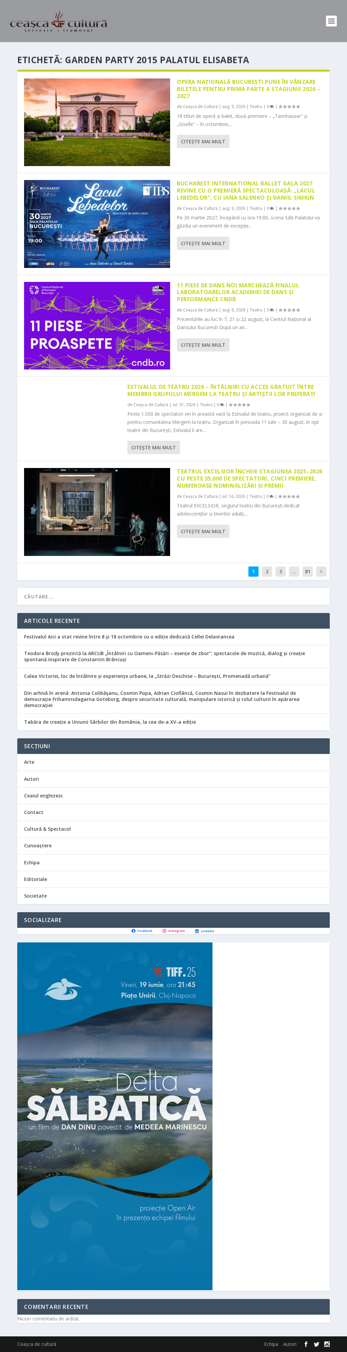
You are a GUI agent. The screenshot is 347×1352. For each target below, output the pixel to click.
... (293, 571)
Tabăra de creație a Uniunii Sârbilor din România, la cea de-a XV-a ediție (110, 722)
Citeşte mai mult (203, 141)
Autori (31, 779)
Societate (35, 896)
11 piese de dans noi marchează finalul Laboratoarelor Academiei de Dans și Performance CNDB (238, 292)
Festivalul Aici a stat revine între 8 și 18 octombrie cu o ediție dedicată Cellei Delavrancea (129, 636)
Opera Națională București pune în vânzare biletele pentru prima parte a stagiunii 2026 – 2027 (248, 89)
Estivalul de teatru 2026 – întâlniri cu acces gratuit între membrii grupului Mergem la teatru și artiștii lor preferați (221, 390)
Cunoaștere (38, 845)
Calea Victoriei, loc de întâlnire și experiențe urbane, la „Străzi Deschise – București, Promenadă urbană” (147, 676)
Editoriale (35, 879)
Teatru (256, 106)
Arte (29, 762)
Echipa (32, 862)
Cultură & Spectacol (47, 829)
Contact (33, 812)
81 (307, 571)
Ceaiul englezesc (43, 795)
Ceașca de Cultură (200, 106)
